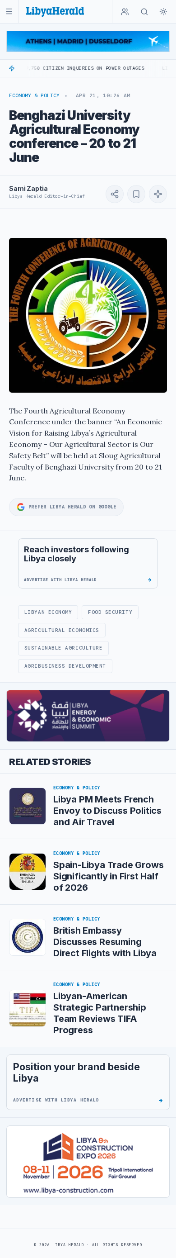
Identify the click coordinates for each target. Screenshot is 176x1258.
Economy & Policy (34, 95)
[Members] (125, 12)
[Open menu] (9, 11)
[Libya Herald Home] (55, 11)
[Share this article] (115, 194)
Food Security (110, 612)
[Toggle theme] (163, 12)
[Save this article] (136, 194)
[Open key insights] (158, 194)
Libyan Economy (48, 612)
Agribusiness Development (65, 666)
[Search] (144, 12)
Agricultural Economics (61, 630)
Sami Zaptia (28, 188)
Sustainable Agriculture (63, 648)
